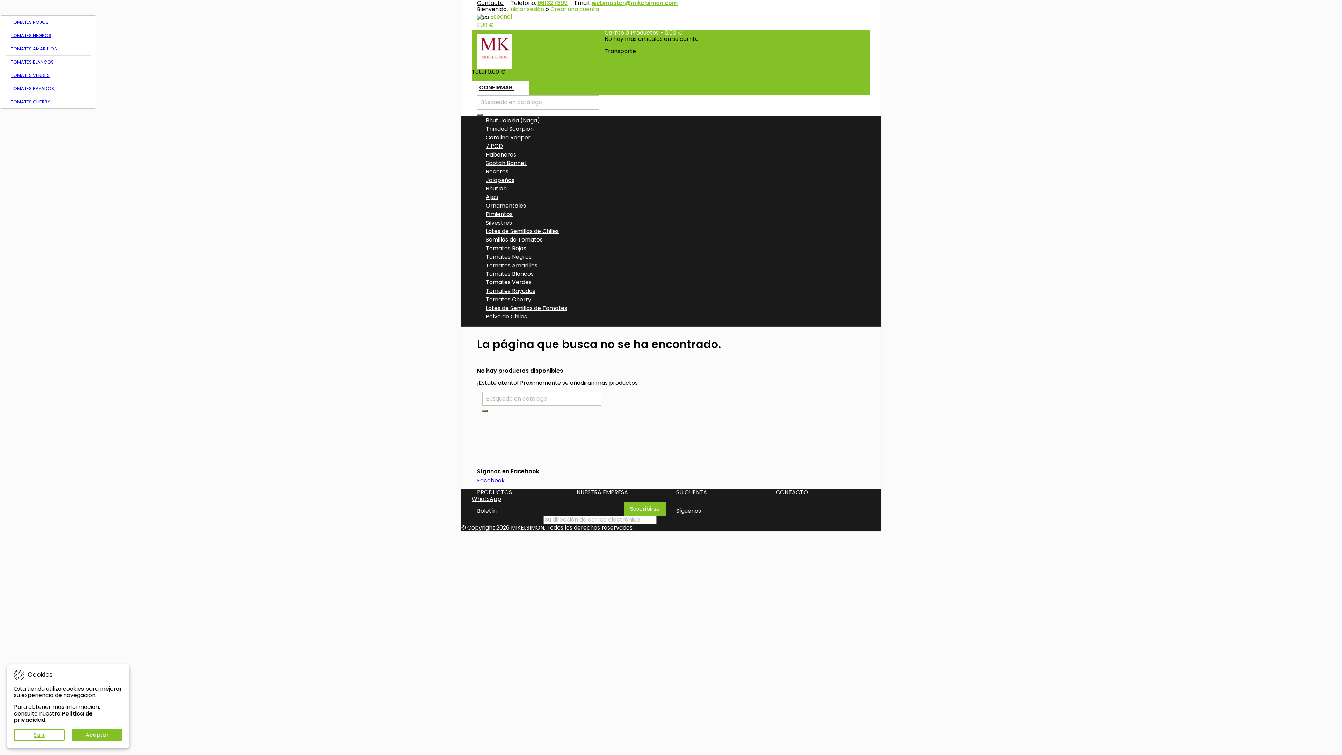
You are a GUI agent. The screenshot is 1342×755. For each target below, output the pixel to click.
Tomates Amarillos (34, 48)
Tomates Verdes (30, 75)
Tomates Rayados (32, 88)
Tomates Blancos (32, 62)
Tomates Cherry (30, 102)
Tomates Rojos (30, 22)
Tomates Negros (31, 35)
